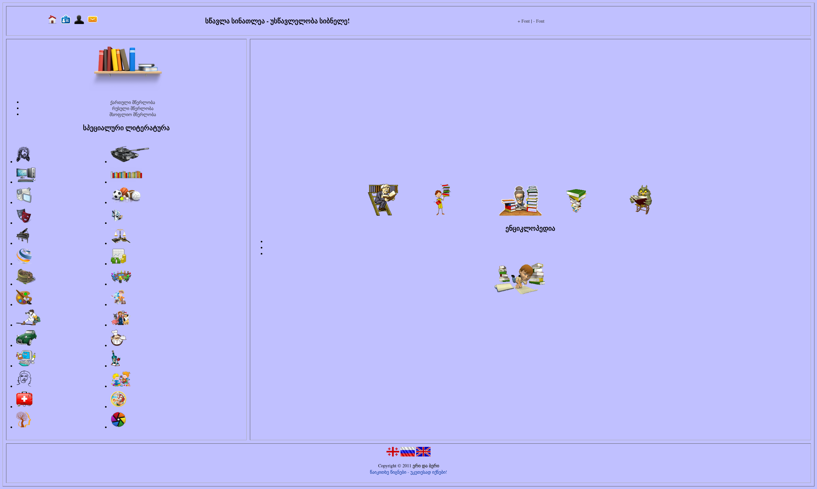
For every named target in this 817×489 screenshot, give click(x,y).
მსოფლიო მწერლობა (132, 114)
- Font (538, 21)
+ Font (524, 21)
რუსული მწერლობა (133, 108)
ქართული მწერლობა (132, 102)
